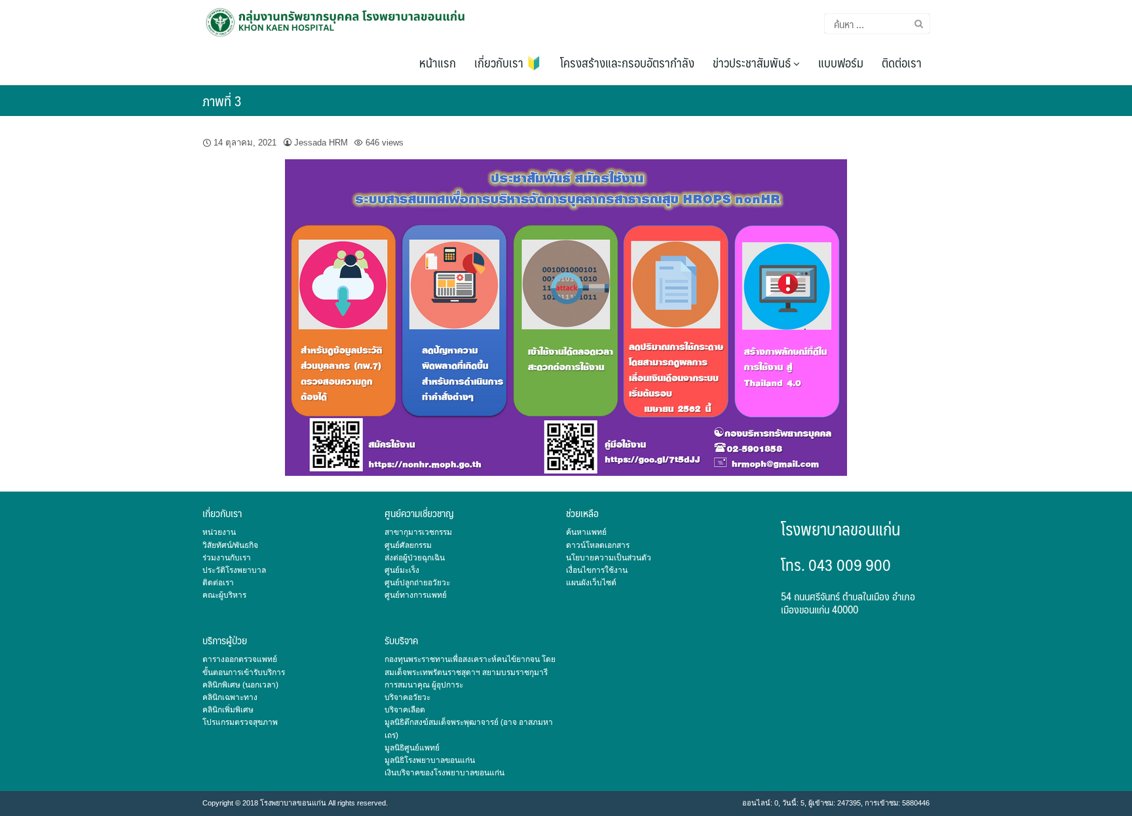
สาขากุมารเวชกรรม (418, 532)
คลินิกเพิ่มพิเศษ (228, 709)
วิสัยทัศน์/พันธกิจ (230, 545)
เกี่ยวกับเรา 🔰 (508, 62)
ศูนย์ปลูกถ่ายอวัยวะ (417, 582)
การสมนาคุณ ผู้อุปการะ (424, 685)
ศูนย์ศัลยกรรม (408, 545)
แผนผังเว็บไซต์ (591, 582)
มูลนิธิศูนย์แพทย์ (412, 747)
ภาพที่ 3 (222, 100)
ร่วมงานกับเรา (226, 557)
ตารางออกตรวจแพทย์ (239, 659)
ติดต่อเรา (902, 62)
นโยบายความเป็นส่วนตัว (608, 557)
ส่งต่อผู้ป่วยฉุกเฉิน (415, 557)
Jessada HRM (321, 142)
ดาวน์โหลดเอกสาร (598, 545)
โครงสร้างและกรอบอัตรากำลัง (627, 62)
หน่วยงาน (219, 532)
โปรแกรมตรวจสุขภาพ (240, 722)
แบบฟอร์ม (840, 62)
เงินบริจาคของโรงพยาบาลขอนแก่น (444, 772)
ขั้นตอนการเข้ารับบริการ (243, 672)
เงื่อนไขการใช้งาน (597, 570)
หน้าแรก (437, 62)
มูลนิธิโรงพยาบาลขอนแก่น (430, 760)
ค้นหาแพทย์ (586, 532)
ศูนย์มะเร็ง (402, 570)
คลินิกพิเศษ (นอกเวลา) (240, 685)
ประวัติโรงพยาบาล (234, 570)
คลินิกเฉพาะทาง (229, 697)
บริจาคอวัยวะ (407, 697)
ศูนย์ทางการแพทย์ (416, 595)
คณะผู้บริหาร (224, 595)
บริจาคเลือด (405, 709)
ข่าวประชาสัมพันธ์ (753, 62)
